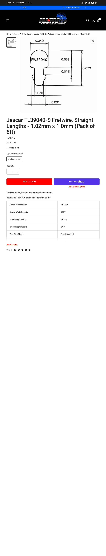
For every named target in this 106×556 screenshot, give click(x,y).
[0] (97, 20)
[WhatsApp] (26, 249)
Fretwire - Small (25, 34)
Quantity (10, 166)
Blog (30, 3)
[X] (86, 2)
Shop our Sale (55, 8)
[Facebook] (82, 2)
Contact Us (20, 3)
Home (8, 34)
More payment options (77, 187)
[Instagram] (89, 2)
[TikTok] (96, 2)
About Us (10, 3)
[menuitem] (10, 3)
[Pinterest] (22, 249)
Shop (15, 34)
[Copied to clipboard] (29, 249)
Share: (9, 250)
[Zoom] (93, 41)
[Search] (87, 20)
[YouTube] (92, 2)
